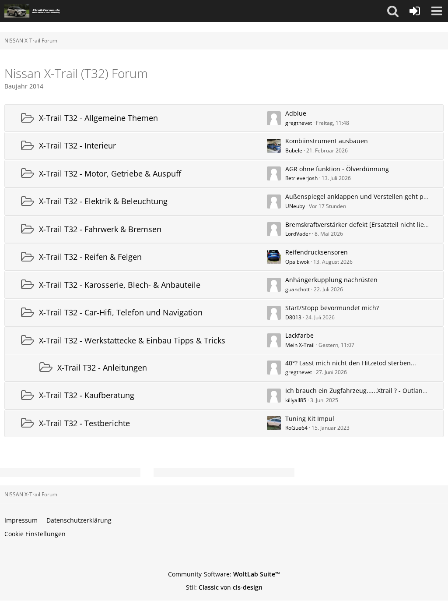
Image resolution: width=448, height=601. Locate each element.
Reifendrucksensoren (316, 252)
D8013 (293, 317)
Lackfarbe (299, 335)
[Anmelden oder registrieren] (415, 11)
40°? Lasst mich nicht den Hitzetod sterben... (350, 363)
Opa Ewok (297, 261)
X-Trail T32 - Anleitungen (102, 367)
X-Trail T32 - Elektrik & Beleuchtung (103, 201)
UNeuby (295, 206)
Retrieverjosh (301, 178)
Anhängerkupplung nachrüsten (331, 280)
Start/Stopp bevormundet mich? (332, 308)
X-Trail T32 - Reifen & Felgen (90, 256)
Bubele (293, 150)
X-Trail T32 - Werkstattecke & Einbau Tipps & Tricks (132, 340)
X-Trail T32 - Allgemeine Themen (98, 118)
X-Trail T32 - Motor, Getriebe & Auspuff (110, 173)
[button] (393, 11)
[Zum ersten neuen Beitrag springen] (274, 118)
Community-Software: (224, 574)
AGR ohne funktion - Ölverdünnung (337, 169)
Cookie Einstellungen (35, 534)
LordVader (298, 233)
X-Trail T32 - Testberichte (84, 423)
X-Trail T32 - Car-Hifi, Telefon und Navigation (121, 312)
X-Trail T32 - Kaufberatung (86, 395)
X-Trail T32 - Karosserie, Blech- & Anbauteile (119, 284)
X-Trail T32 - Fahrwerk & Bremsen (100, 229)
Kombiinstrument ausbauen (326, 141)
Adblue (295, 113)
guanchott (297, 289)
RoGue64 (296, 427)
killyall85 (295, 400)
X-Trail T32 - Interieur (77, 145)
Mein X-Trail (300, 345)
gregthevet (298, 123)
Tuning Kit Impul (309, 418)
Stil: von (224, 587)
